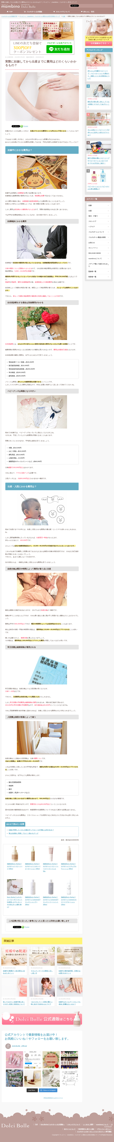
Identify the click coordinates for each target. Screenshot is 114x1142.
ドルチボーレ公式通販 (34, 12)
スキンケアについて (63, 12)
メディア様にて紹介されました (99, 265)
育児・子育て (93, 216)
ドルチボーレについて (96, 232)
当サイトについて (70, 1129)
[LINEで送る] (21, 126)
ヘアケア (92, 226)
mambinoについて (95, 258)
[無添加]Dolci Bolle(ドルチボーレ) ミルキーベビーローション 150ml (32, 866)
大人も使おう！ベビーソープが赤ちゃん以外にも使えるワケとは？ (98, 132)
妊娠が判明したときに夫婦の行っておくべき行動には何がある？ (31, 830)
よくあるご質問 (88, 1124)
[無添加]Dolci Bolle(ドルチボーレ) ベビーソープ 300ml (14, 866)
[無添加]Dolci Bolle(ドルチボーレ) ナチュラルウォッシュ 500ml (68, 866)
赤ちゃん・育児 (88, 12)
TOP (10, 12)
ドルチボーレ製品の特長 (97, 237)
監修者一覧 (92, 271)
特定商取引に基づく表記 (86, 1129)
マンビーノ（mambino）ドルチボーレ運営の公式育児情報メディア (40, 16)
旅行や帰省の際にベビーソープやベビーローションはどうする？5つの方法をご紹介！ (98, 160)
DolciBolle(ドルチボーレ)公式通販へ (53, 1124)
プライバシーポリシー (104, 1129)
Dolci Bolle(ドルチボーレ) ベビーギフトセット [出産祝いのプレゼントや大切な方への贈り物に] (14, 902)
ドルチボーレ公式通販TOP (9, 16)
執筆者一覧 (92, 277)
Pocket (25, 126)
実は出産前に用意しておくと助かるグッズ (23, 833)
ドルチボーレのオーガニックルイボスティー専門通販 (94, 1131)
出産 (90, 211)
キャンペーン (93, 248)
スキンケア (92, 221)
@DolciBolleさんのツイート (53, 1098)
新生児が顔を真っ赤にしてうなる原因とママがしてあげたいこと (98, 104)
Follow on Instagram (49, 1090)
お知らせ (92, 242)
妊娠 (64, 16)
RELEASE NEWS (95, 253)
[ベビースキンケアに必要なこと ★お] (14, 1059)
